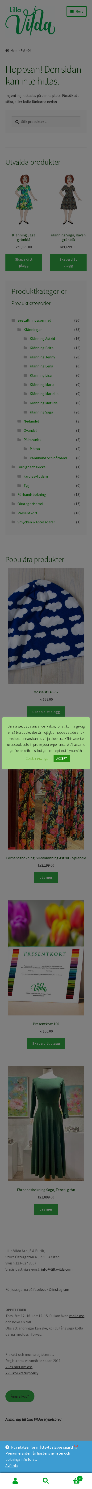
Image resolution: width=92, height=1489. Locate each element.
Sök (46, 1481)
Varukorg (70, 1476)
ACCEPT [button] (61, 758)
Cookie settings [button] (37, 758)
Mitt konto (15, 1481)
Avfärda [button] (11, 1465)
